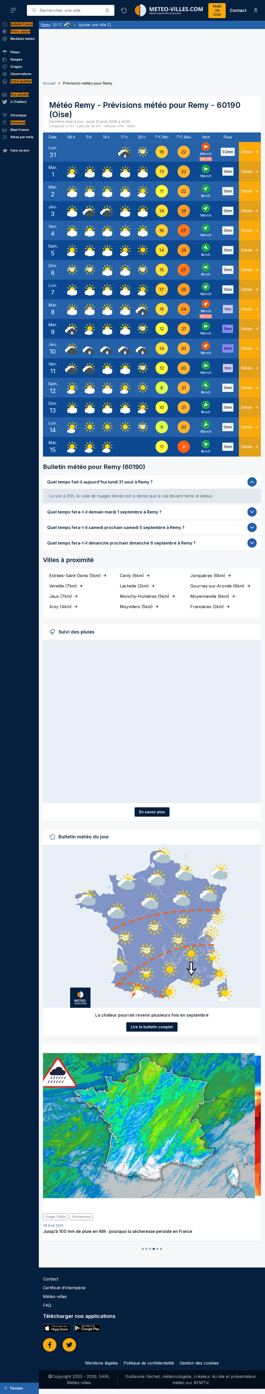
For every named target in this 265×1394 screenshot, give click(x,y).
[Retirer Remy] (74, 25)
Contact (238, 10)
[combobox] (70, 10)
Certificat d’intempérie (64, 1287)
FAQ (47, 1305)
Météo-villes (55, 1296)
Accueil (49, 83)
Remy (45, 25)
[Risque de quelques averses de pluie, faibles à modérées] (124, 152)
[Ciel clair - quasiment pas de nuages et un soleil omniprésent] (142, 250)
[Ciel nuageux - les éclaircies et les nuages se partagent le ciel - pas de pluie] (89, 171)
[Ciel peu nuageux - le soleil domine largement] (71, 171)
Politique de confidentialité (148, 1363)
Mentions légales (101, 1363)
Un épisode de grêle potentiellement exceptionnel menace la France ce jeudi (124, 1231)
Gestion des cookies (199, 1363)
